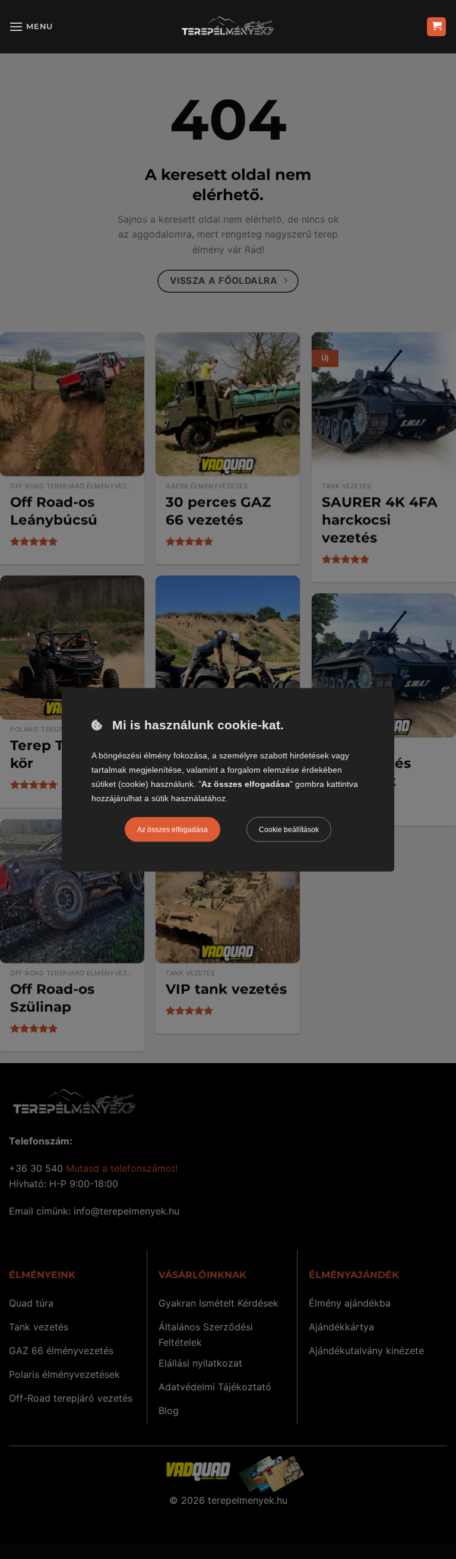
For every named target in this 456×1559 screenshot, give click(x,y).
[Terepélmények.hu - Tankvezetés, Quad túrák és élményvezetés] (228, 26)
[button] (31, 26)
